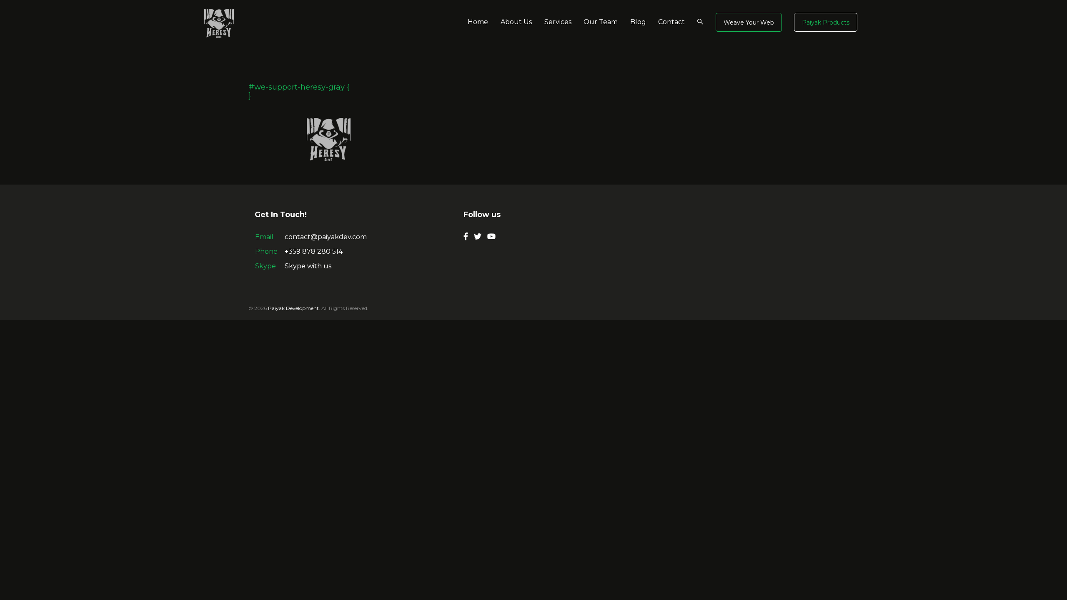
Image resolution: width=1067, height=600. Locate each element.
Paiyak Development (293, 308)
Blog (638, 22)
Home (478, 22)
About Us (516, 22)
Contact (671, 22)
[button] (749, 22)
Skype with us (308, 266)
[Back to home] (219, 23)
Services (557, 22)
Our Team (601, 22)
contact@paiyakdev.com (326, 237)
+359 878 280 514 (314, 251)
